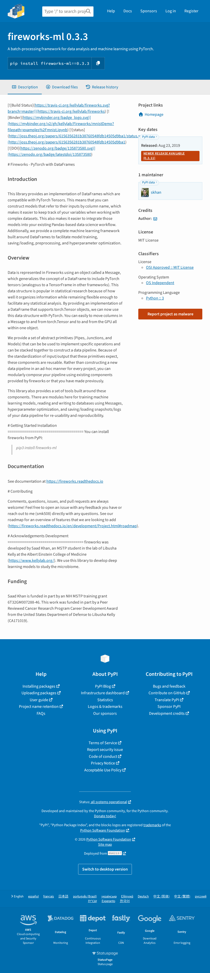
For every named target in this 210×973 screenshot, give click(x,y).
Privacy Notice (103, 763)
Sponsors (148, 11)
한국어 (125, 901)
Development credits (167, 713)
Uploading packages (39, 693)
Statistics (105, 700)
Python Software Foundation (102, 830)
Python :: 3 (155, 298)
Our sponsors (105, 713)
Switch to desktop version (105, 869)
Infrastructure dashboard (103, 693)
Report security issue (105, 749)
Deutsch (143, 896)
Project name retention (39, 706)
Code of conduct (103, 756)
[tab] (25, 87)
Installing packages (39, 686)
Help (111, 11)
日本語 (63, 896)
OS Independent (160, 283)
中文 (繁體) (182, 896)
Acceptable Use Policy (102, 770)
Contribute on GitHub (167, 693)
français (48, 896)
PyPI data (148, 136)
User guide (39, 700)
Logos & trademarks (105, 706)
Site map (105, 844)
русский (200, 896)
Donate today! (105, 816)
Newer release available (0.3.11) (164, 155)
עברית (92, 901)
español (33, 896)
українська (109, 896)
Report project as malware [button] (170, 314)
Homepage (154, 114)
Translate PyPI (167, 700)
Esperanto (108, 901)
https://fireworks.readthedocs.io (74, 481)
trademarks (152, 825)
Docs (127, 11)
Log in (170, 11)
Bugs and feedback (169, 686)
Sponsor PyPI (169, 706)
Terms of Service (103, 743)
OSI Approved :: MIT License (170, 267)
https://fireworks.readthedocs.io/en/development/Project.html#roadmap (73, 526)
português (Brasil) (85, 896)
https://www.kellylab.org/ (31, 560)
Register (191, 11)
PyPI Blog (103, 686)
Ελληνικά (127, 896)
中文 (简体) (161, 896)
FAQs (41, 713)
